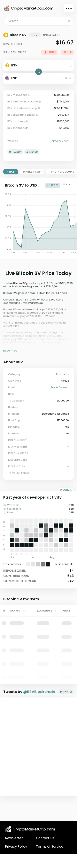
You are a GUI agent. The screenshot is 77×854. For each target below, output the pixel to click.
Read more (10, 350)
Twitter (67, 691)
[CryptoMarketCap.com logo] (30, 829)
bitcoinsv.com (61, 141)
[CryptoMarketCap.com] (28, 8)
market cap (32, 171)
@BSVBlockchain (39, 691)
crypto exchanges (41, 342)
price (11, 171)
